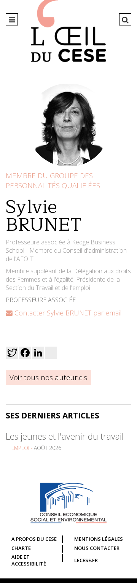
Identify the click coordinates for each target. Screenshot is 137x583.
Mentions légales (98, 538)
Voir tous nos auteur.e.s (48, 377)
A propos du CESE (34, 538)
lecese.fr (86, 560)
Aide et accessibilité (28, 560)
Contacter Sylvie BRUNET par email (67, 312)
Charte (21, 548)
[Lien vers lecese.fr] (68, 503)
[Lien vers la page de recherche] (125, 20)
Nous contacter (96, 548)
